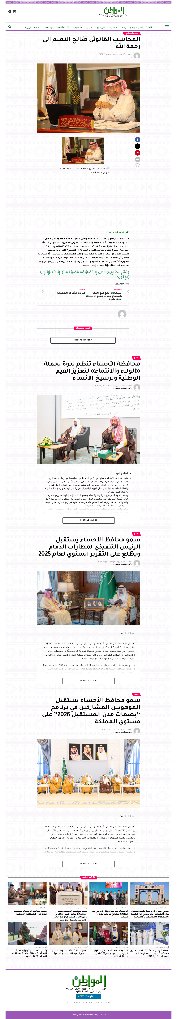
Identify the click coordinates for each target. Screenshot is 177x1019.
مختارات (113, 28)
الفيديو (89, 28)
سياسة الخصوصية (104, 1003)
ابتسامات (48, 28)
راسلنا (67, 1003)
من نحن (76, 1003)
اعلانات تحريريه (32, 28)
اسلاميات (78, 28)
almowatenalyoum (121, 389)
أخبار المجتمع (136, 28)
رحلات (123, 28)
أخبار (150, 27)
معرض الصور (89, 37)
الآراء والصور (63, 27)
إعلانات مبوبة (88, 1003)
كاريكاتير (101, 28)
